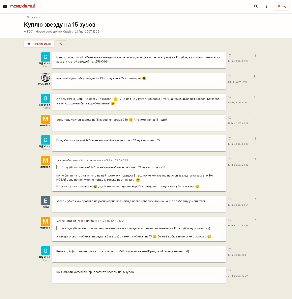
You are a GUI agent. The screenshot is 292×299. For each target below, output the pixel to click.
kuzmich (45, 125)
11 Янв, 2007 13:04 (237, 82)
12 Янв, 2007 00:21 (238, 123)
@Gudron (44, 83)
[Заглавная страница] (22, 3)
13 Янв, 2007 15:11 (237, 255)
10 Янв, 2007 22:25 (238, 61)
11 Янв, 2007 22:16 (237, 102)
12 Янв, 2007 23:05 (238, 144)
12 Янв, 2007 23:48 (238, 165)
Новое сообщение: (49, 31)
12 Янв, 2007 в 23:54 (113, 221)
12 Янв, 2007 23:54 (238, 205)
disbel (46, 206)
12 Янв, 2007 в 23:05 (117, 160)
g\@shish (84, 160)
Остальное (32, 17)
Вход (282, 6)
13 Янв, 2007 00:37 (238, 225)
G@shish (68, 31)
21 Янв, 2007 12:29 (88, 31)
